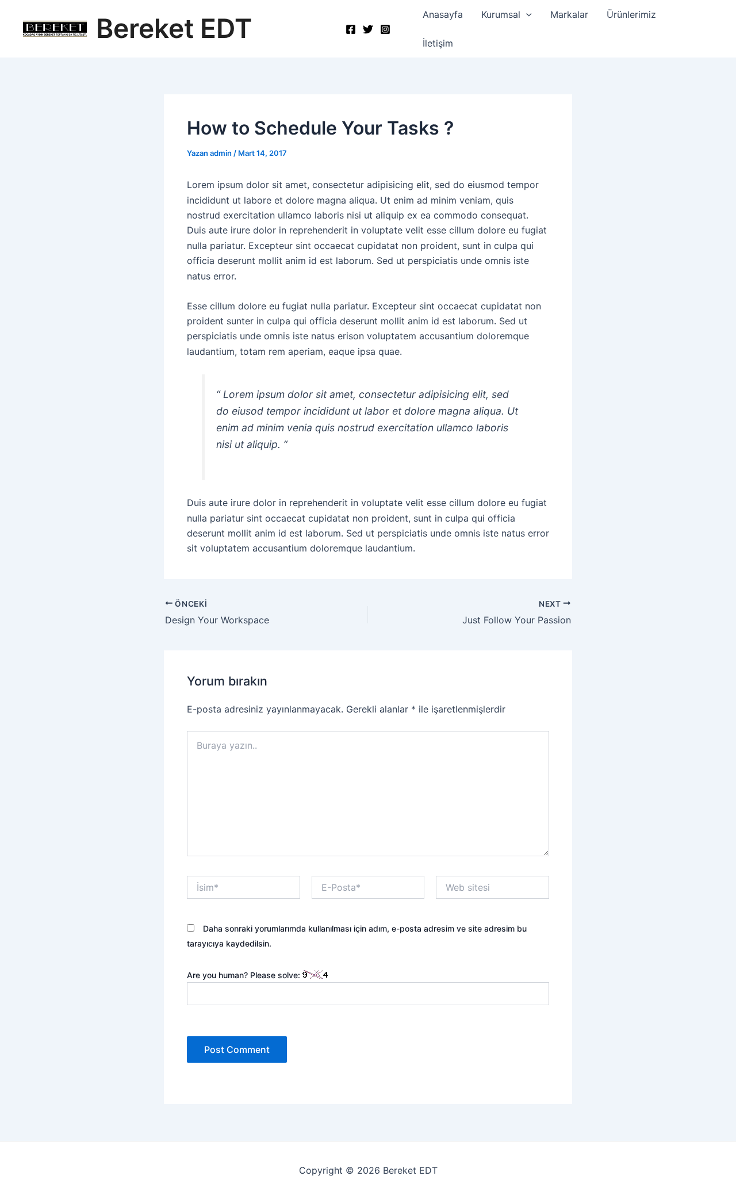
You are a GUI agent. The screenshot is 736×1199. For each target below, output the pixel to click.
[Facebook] (351, 29)
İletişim (438, 43)
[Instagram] (385, 29)
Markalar (569, 14)
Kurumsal (500, 14)
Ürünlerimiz (631, 14)
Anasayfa (443, 14)
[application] (526, 14)
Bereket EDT (174, 28)
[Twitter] (368, 29)
